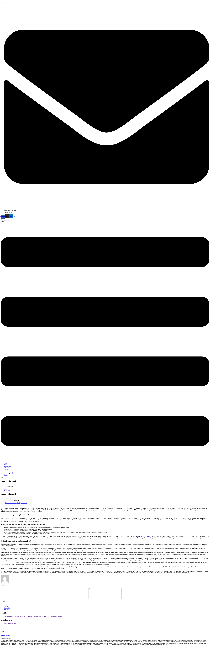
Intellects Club (7, 466)
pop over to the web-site (144, 536)
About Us (6, 605)
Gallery (6, 475)
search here (3, 638)
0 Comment (7, 490)
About (5, 464)
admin (5, 489)
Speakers (6, 467)
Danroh (12, 473)
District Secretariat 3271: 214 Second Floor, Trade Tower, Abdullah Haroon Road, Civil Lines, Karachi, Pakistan (33, 616)
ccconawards (4, 2)
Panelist (6, 469)
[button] (105, 341)
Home (5, 463)
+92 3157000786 (5, 635)
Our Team (6, 606)
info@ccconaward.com (10, 623)
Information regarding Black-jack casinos (16, 503)
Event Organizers (11, 472)
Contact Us (7, 608)
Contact (6, 470)
